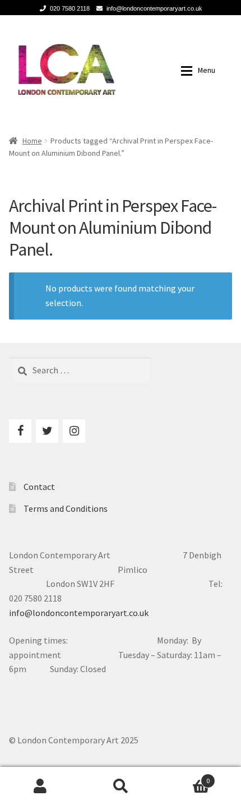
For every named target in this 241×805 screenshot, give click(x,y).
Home (32, 141)
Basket (185, 777)
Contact (39, 486)
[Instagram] (74, 431)
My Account (40, 786)
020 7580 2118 (70, 8)
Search (120, 786)
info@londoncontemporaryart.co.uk (154, 8)
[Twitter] (47, 431)
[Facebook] (20, 431)
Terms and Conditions (66, 508)
